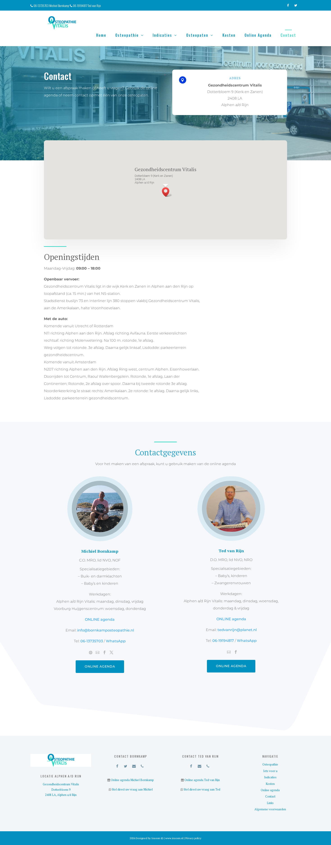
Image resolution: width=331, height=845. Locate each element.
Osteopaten (197, 35)
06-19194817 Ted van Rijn (87, 5)
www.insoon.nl (174, 838)
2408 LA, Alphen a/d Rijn (61, 795)
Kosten (229, 35)
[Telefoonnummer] (142, 765)
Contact (288, 35)
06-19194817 (223, 640)
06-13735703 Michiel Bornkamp (52, 5)
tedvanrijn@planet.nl (237, 630)
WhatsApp (115, 641)
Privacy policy (193, 838)
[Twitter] (296, 4)
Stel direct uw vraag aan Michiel (132, 789)
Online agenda (258, 35)
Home (101, 35)
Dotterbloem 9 (60, 790)
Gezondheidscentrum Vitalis (61, 784)
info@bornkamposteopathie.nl (105, 630)
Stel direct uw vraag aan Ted (201, 789)
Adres (235, 78)
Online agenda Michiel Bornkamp (132, 780)
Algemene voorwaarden (270, 809)
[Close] (191, 159)
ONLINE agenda (100, 619)
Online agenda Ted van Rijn (202, 780)
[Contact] (134, 765)
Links (270, 803)
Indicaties (162, 35)
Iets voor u (270, 771)
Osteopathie (127, 35)
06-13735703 (92, 641)
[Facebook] (288, 4)
